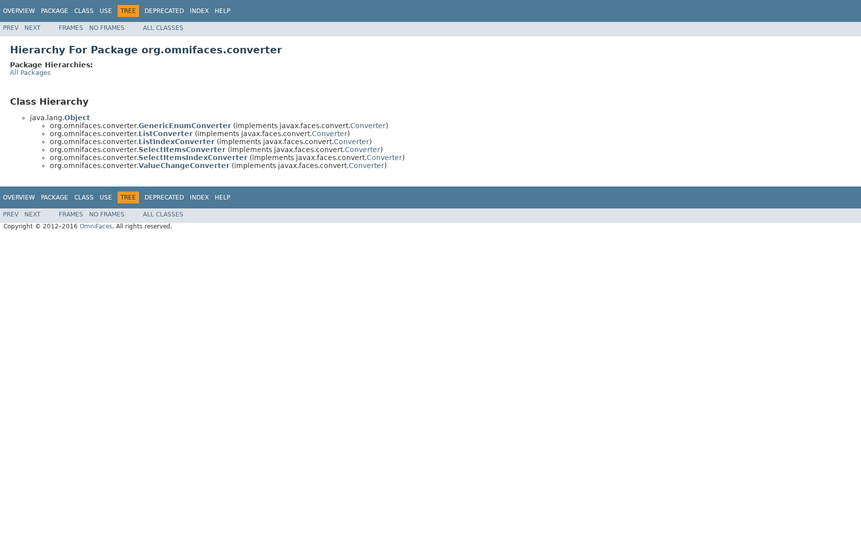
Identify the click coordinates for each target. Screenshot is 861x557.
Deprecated (164, 10)
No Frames (107, 27)
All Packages (30, 72)
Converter (368, 126)
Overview (19, 10)
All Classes (163, 27)
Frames (71, 27)
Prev (10, 27)
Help (222, 10)
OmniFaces (96, 226)
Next (32, 27)
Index (199, 10)
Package (54, 10)
